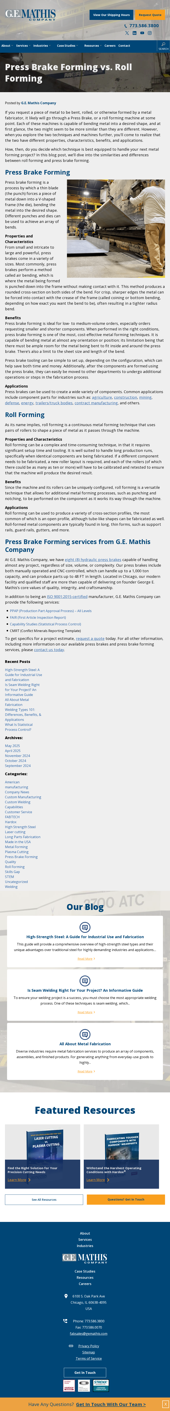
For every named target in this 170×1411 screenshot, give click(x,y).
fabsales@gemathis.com (88, 1333)
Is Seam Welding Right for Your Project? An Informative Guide (22, 689)
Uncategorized (16, 881)
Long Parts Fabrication (22, 837)
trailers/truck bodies (54, 402)
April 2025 (13, 750)
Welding (11, 886)
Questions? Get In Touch (126, 1199)
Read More (85, 959)
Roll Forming (15, 866)
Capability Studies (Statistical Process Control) (45, 624)
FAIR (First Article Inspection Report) (38, 617)
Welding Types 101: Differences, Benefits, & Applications (23, 714)
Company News (17, 792)
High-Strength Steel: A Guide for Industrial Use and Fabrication (23, 675)
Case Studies (85, 1271)
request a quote (90, 638)
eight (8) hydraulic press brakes (93, 559)
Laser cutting (15, 832)
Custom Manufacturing (23, 797)
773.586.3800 (144, 25)
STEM (9, 876)
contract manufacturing (96, 402)
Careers (85, 1283)
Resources (85, 1277)
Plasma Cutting (17, 852)
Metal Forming (16, 847)
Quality (10, 862)
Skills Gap (12, 871)
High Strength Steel (20, 827)
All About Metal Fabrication (85, 1043)
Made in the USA (18, 842)
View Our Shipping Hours (111, 15)
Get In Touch (85, 1372)
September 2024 (17, 765)
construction (125, 397)
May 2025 (12, 745)
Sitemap (88, 1352)
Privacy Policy (88, 1346)
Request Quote (150, 15)
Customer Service (18, 812)
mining (145, 397)
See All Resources (44, 1200)
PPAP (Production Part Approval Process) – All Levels (51, 611)
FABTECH (12, 817)
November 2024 (17, 755)
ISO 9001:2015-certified (67, 596)
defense (12, 402)
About (85, 1233)
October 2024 (15, 760)
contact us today (49, 649)
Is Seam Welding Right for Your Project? (85, 990)
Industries (85, 1245)
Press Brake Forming (21, 857)
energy (27, 402)
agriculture (102, 397)
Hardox (10, 822)
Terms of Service (89, 1358)
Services (85, 1239)
